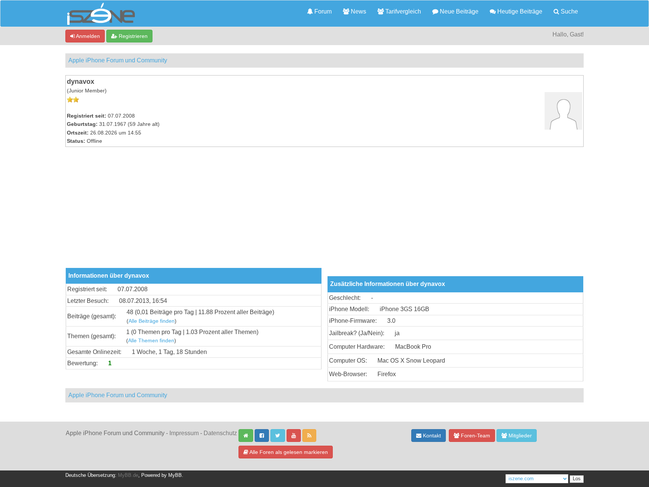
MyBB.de (128, 475)
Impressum (184, 433)
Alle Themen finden (151, 340)
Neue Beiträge (458, 11)
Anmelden (87, 36)
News (357, 11)
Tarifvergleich (402, 11)
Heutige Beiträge (519, 11)
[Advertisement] (324, 211)
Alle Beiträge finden (151, 321)
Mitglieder (519, 436)
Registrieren (132, 36)
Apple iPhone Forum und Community (117, 60)
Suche (568, 11)
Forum (322, 11)
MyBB (175, 475)
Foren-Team (474, 436)
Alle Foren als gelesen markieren (288, 452)
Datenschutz (220, 433)
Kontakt (431, 436)
